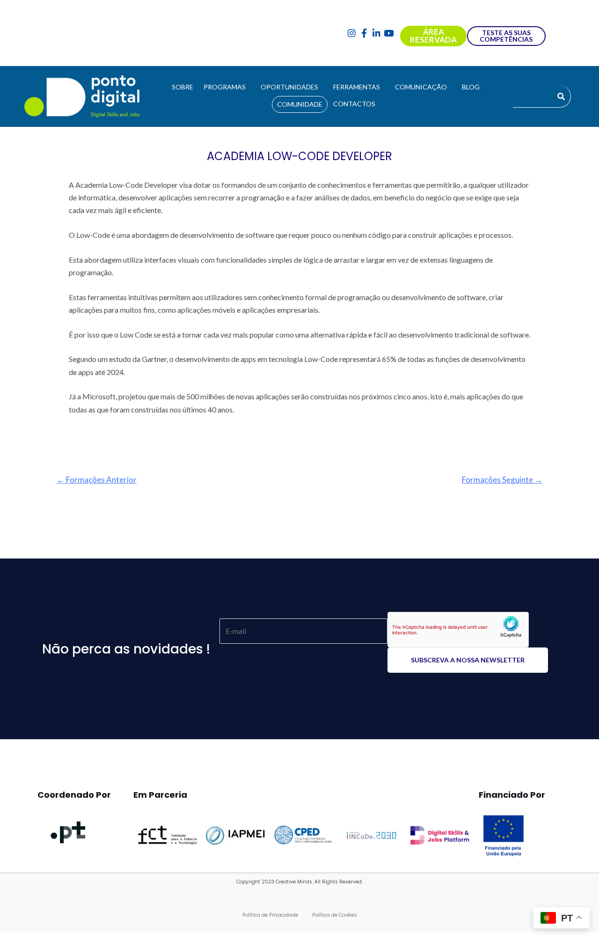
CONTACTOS (354, 104)
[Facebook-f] (364, 33)
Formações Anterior (97, 480)
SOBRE (182, 87)
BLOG (471, 87)
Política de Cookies (334, 915)
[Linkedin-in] (376, 33)
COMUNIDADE (299, 104)
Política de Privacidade (270, 915)
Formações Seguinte (502, 480)
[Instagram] (351, 33)
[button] (227, 87)
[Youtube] (389, 33)
